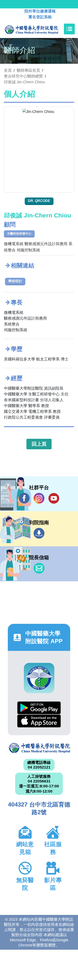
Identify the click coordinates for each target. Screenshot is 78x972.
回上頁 (39, 444)
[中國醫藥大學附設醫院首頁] (37, 29)
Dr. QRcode (39, 201)
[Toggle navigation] (69, 29)
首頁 (8, 70)
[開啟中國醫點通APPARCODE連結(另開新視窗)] (39, 678)
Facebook (24, 498)
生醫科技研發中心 (19, 233)
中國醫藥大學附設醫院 (39, 748)
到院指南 (39, 533)
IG (39, 498)
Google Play (39, 707)
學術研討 (15, 281)
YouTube (53, 498)
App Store (39, 720)
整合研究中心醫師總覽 (23, 76)
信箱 (39, 568)
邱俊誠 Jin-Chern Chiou (24, 82)
